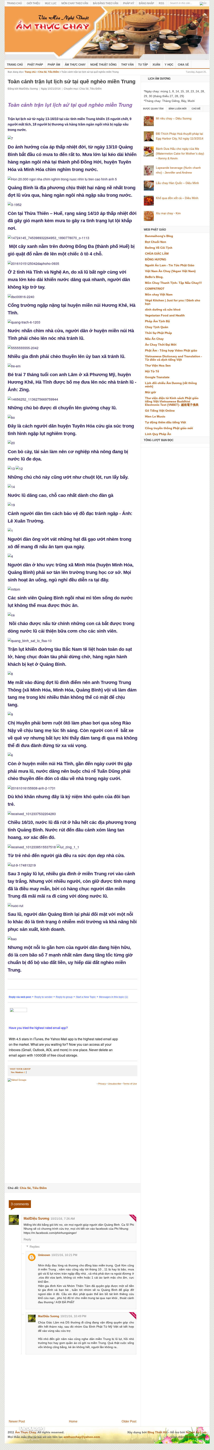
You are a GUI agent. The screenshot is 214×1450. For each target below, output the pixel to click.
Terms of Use (130, 1083)
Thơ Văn (127, 64)
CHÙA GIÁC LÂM (157, 253)
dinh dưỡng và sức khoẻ (163, 309)
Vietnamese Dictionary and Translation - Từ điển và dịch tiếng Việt (173, 358)
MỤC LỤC (51, 3)
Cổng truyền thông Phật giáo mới (169, 428)
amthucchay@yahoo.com (82, 1437)
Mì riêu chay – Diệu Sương (173, 118)
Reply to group (64, 997)
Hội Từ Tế (152, 371)
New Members (17, 1072)
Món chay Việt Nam (158, 294)
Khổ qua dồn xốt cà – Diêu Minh (177, 198)
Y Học (169, 64)
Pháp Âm (54, 64)
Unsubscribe (114, 1083)
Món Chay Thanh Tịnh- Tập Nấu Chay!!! (173, 282)
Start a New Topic (86, 997)
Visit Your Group (20, 1069)
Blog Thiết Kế (157, 1432)
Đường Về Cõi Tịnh (158, 247)
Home (73, 1421)
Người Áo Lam (196, 1432)
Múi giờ (150, 392)
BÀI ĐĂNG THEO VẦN (105, 3)
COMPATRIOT (154, 288)
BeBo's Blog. (154, 277)
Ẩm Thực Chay (75, 64)
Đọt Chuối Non (155, 242)
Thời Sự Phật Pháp (158, 333)
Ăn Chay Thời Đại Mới (160, 344)
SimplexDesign (195, 1437)
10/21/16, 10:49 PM (73, 1316)
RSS (161, 3)
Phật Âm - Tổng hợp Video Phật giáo (171, 350)
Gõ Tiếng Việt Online (160, 410)
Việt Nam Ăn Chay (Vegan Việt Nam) (170, 271)
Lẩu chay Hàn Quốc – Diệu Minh (177, 183)
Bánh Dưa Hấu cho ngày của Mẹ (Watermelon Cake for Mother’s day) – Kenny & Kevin (180, 153)
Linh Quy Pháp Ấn (158, 434)
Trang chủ (30, 72)
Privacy (102, 1083)
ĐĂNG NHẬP (146, 3)
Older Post (129, 1421)
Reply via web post (20, 997)
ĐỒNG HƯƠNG (155, 259)
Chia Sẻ (183, 64)
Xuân (156, 64)
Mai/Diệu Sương (36, 1218)
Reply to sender (43, 997)
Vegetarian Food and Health (165, 315)
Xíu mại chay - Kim (168, 213)
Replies (34, 1246)
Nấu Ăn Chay (154, 338)
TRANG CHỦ (14, 3)
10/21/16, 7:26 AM (63, 1218)
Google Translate (157, 377)
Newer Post (17, 1421)
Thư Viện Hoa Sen (158, 365)
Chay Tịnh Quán (156, 327)
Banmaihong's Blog (159, 236)
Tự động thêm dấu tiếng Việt (165, 422)
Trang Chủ (15, 64)
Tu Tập (143, 64)
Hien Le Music (155, 416)
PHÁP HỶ (128, 3)
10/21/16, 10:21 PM (64, 1255)
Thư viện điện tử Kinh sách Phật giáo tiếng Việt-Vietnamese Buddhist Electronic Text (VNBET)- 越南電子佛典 (172, 401)
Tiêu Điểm (53, 72)
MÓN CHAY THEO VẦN (74, 3)
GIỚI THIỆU (33, 3)
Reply (27, 1239)
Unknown (44, 1255)
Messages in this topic (111, 997)
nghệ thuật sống (103, 64)
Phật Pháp (35, 64)
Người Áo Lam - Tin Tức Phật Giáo (169, 265)
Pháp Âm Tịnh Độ (157, 321)
